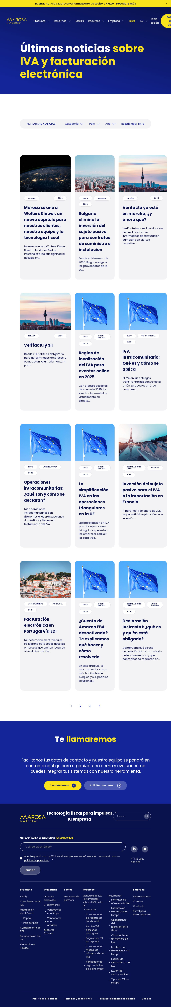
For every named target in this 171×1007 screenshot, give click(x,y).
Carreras (138, 901)
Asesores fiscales (49, 931)
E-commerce (52, 905)
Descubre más (126, 4)
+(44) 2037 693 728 (137, 860)
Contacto (138, 906)
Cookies (146, 998)
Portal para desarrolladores (142, 912)
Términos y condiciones (78, 998)
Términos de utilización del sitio (116, 998)
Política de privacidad (44, 998)
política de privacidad (36, 860)
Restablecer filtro (132, 124)
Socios (80, 21)
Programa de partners (71, 898)
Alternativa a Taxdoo (27, 946)
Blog (132, 21)
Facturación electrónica (27, 911)
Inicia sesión (155, 21)
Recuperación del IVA (30, 937)
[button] (42, 21)
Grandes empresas (50, 898)
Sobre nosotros (142, 896)
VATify (23, 896)
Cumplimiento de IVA (30, 903)
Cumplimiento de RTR (30, 929)
